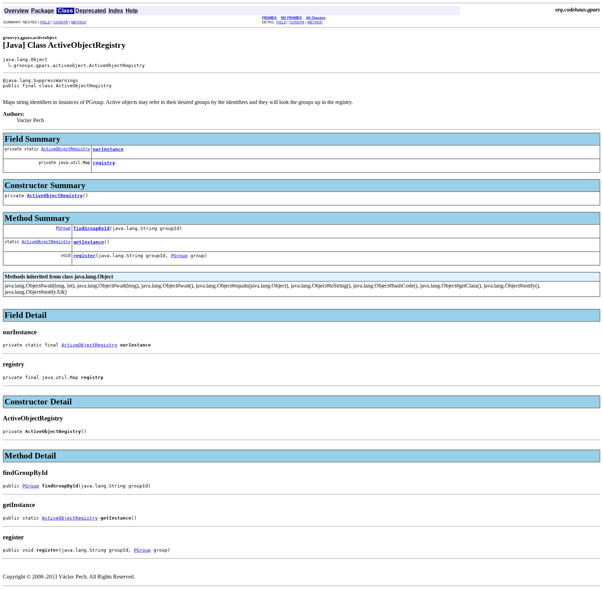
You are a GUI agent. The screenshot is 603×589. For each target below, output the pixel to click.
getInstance (88, 242)
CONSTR (60, 22)
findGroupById (91, 228)
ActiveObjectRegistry (65, 149)
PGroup (63, 228)
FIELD (45, 22)
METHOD (78, 22)
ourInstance (108, 149)
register (84, 255)
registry (104, 162)
